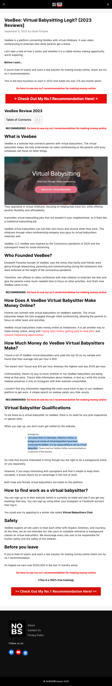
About (31, 625)
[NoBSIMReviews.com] (57, 4)
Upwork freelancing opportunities (23, 334)
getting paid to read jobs (79, 331)
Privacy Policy (36, 635)
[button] (36, 120)
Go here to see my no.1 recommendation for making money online (66, 128)
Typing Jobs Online (52, 331)
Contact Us (34, 630)
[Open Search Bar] (4, 4)
